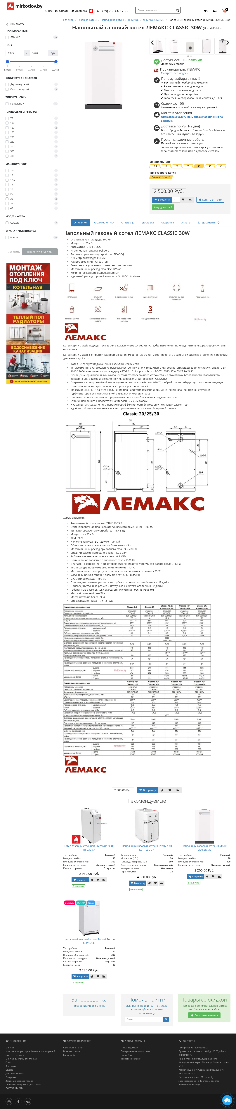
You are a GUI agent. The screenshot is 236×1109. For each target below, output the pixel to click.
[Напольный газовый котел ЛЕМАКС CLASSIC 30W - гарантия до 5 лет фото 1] (158, 46)
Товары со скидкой (131, 1058)
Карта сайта (69, 1055)
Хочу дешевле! (163, 207)
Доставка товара (15, 1073)
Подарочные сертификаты (135, 1051)
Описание (80, 222)
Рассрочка (167, 222)
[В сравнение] (190, 200)
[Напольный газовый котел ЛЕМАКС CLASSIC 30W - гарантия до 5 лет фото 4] (206, 46)
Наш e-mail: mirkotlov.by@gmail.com (197, 1058)
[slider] (7, 61)
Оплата (63, 11)
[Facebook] (19, 1101)
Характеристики (104, 222)
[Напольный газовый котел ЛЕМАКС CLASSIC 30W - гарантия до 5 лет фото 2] (174, 46)
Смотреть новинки (206, 1015)
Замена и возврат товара (19, 1080)
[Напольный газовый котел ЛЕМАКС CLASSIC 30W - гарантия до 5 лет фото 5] (222, 46)
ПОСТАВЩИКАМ (14, 1088)
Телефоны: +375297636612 (193, 1047)
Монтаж (10, 1047)
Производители (129, 1047)
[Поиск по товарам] (178, 10)
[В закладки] (183, 200)
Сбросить (14, 252)
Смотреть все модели (174, 73)
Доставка (80, 11)
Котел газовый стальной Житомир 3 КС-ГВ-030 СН (89, 847)
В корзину (163, 199)
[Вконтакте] (29, 1101)
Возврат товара (71, 1051)
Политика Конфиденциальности (23, 1084)
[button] (225, 11)
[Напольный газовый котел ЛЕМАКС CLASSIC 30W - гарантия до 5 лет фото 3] (190, 46)
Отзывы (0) (128, 222)
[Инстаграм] (10, 1101)
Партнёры (126, 1055)
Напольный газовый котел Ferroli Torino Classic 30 (89, 941)
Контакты (11, 1066)
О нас (49, 11)
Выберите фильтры (39, 252)
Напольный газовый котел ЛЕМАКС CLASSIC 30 (204, 847)
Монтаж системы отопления (21, 1058)
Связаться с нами (73, 1047)
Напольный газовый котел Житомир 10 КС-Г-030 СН (147, 847)
